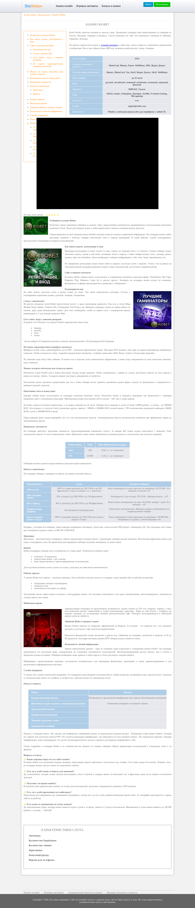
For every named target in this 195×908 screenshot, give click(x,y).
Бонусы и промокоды (39, 86)
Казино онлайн (64, 6)
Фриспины (38, 90)
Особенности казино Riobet (42, 35)
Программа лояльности (40, 82)
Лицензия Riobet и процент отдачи (46, 107)
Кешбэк (36, 94)
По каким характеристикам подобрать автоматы (48, 65)
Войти (148, 4)
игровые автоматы (109, 45)
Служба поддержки (39, 115)
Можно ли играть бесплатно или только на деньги (46, 73)
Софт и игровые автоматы (42, 45)
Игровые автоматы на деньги (122, 892)
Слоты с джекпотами (42, 53)
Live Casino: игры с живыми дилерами (48, 58)
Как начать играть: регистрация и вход (46, 40)
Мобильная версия (38, 103)
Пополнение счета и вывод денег (45, 78)
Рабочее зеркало (37, 99)
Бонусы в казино (111, 6)
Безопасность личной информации (46, 111)
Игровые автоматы (87, 6)
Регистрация (162, 4)
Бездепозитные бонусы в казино (85, 892)
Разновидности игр (42, 49)
